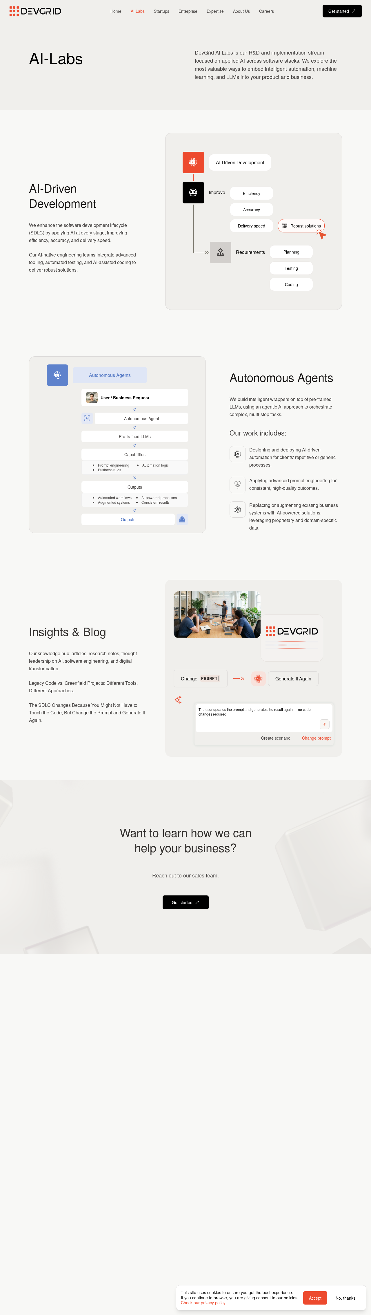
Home (115, 11)
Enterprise (188, 11)
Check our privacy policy (203, 1302)
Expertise (215, 11)
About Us (241, 11)
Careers (266, 11)
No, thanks (345, 1298)
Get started (338, 11)
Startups (161, 11)
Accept (315, 1298)
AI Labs (138, 11)
